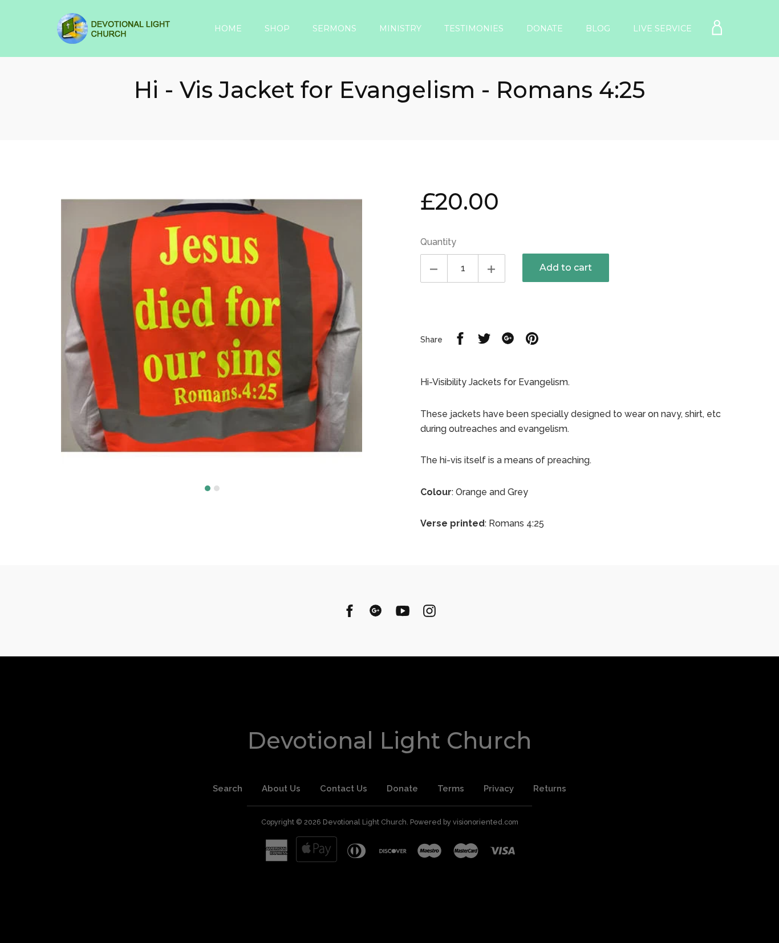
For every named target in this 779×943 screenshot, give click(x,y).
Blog (598, 28)
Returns (549, 788)
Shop (277, 28)
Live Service (662, 28)
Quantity (438, 241)
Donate (544, 28)
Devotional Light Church (389, 740)
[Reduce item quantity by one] (434, 268)
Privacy (499, 788)
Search (227, 788)
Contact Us (343, 788)
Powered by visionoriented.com (464, 822)
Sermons (334, 28)
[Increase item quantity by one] (491, 268)
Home (228, 28)
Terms (450, 788)
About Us (281, 788)
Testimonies (474, 28)
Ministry (400, 28)
